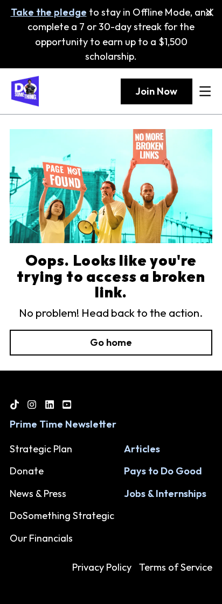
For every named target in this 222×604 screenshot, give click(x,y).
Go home (111, 342)
